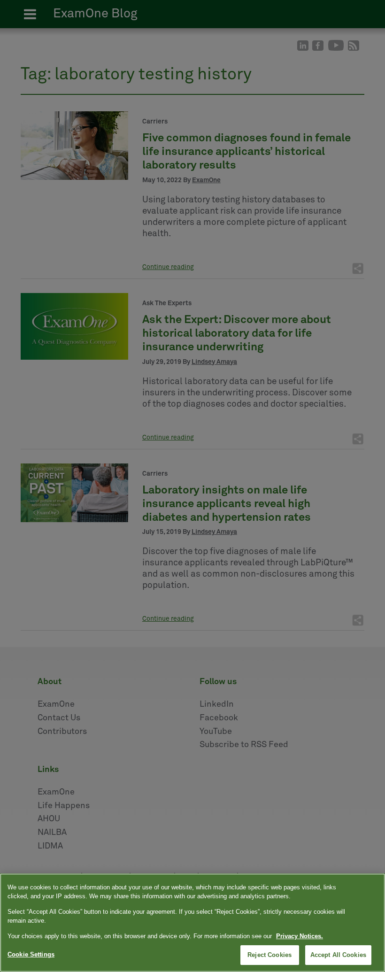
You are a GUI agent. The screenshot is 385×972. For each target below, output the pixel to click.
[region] (192, 922)
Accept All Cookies (338, 954)
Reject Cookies (269, 954)
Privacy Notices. (299, 936)
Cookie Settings (31, 954)
